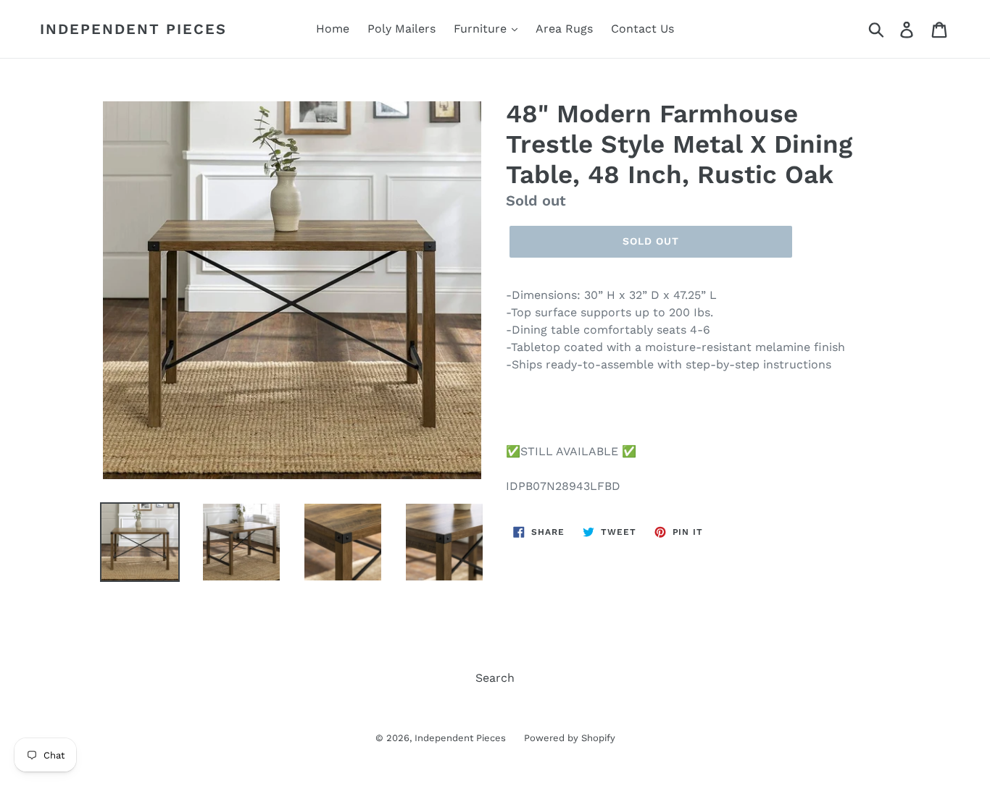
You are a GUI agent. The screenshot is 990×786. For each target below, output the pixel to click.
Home (332, 28)
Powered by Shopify (569, 737)
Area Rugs (564, 28)
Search (495, 678)
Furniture (482, 28)
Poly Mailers (401, 28)
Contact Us (642, 28)
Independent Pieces (133, 29)
